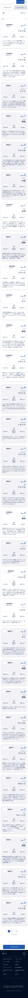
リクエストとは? (18, 959)
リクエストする (14, 947)
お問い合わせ (5, 964)
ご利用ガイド (17, 961)
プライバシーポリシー (7, 967)
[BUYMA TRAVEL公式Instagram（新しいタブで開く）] (3, 954)
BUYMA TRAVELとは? (7, 959)
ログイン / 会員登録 (20, 1)
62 (16, 931)
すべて (25, 18)
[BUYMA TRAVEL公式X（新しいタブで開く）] (6, 954)
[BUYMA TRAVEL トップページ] (8, 1)
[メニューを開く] (26, 2)
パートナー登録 (6, 961)
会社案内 (5, 974)
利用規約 (17, 964)
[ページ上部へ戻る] (24, 953)
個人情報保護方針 (18, 967)
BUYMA (16, 974)
